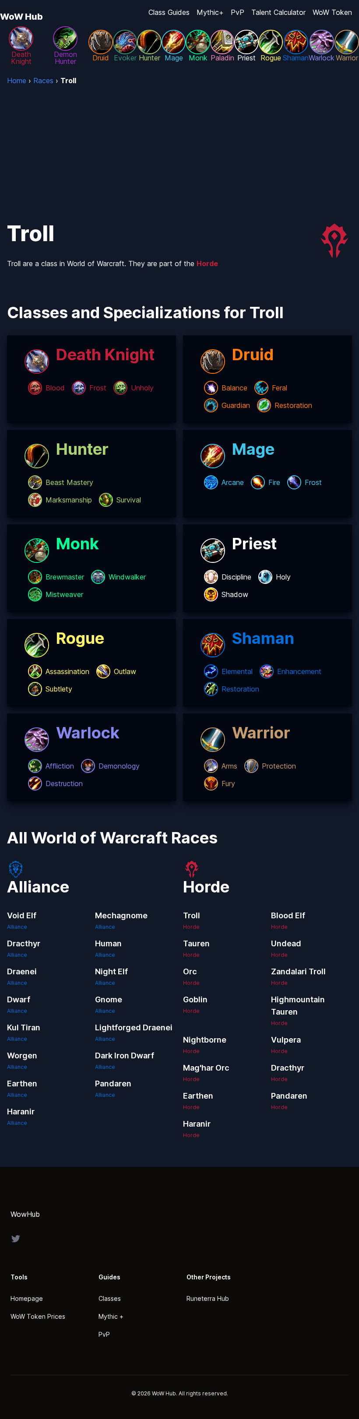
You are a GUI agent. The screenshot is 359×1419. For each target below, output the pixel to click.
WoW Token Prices (38, 1316)
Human (108, 943)
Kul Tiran (23, 1027)
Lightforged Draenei (133, 1027)
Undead (286, 943)
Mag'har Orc (206, 1067)
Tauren (196, 943)
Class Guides (169, 12)
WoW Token (332, 12)
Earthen (22, 1083)
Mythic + (111, 1316)
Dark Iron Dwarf (124, 1055)
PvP (237, 12)
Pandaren (113, 1083)
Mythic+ (210, 12)
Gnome (108, 999)
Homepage (27, 1298)
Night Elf (111, 971)
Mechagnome (121, 915)
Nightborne (204, 1039)
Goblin (195, 999)
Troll (191, 915)
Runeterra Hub (208, 1298)
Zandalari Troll (298, 971)
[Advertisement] (179, 151)
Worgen (22, 1055)
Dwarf (18, 999)
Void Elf (21, 915)
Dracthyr (23, 943)
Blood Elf (288, 915)
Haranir (21, 1111)
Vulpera (286, 1039)
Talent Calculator (278, 12)
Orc (190, 971)
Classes (110, 1298)
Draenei (22, 971)
